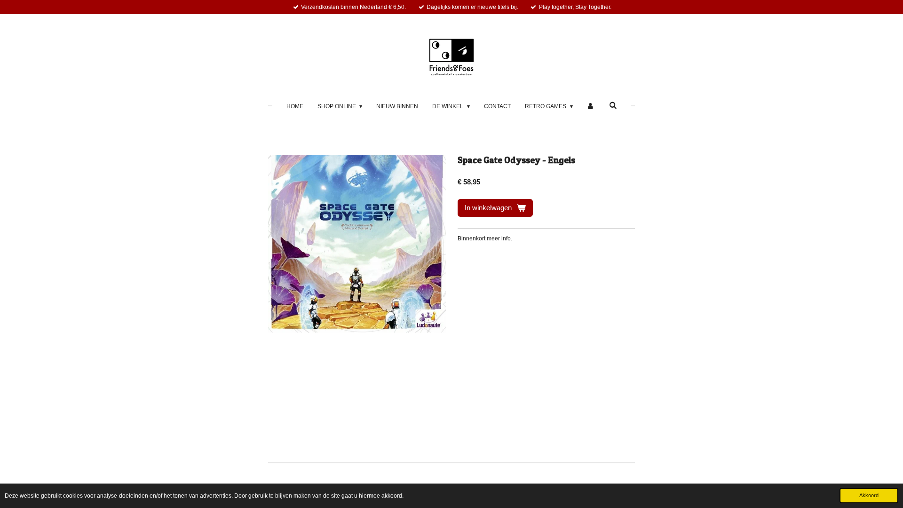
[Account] (591, 106)
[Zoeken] (613, 105)
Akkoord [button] (869, 495)
